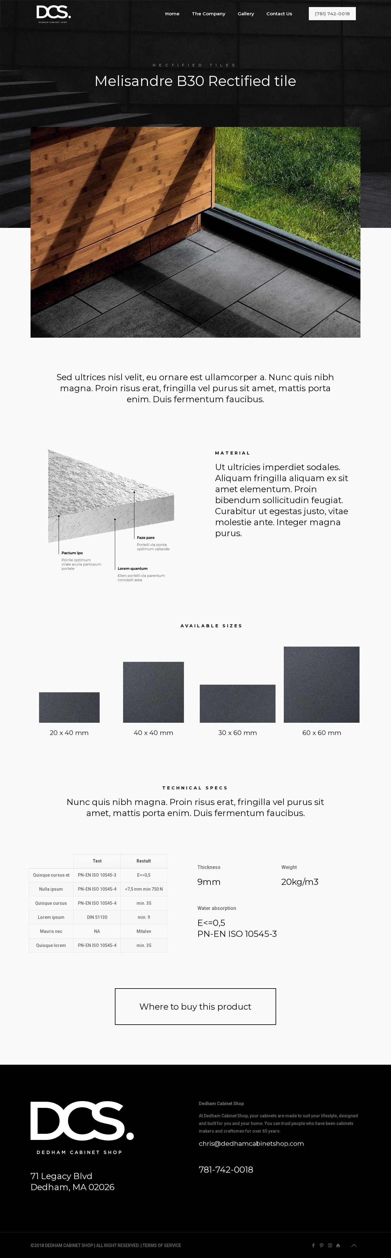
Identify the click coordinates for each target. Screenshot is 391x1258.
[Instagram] (330, 1245)
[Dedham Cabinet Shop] (54, 14)
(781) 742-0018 (332, 14)
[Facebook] (313, 1245)
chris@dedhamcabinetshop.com (251, 1143)
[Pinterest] (322, 1245)
